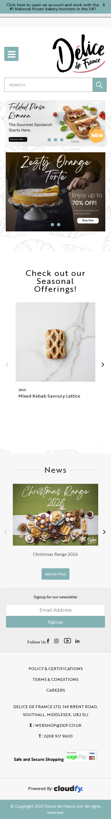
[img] (48, 640)
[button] (99, 85)
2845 (22, 389)
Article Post (55, 574)
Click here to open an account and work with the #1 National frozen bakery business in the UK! (53, 7)
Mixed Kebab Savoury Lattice (49, 395)
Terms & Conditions (55, 679)
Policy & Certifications (56, 669)
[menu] (11, 54)
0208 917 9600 (56, 736)
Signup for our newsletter (55, 597)
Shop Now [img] (55, 421)
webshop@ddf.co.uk (55, 725)
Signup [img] (55, 622)
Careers (55, 690)
